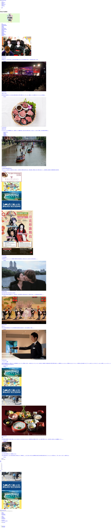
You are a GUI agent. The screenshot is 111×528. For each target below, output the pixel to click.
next (0, 461)
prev (0, 460)
